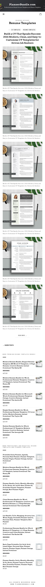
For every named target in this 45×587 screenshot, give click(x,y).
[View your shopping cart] (40, 14)
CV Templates (15, 30)
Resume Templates (29, 30)
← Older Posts (8, 345)
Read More (21, 335)
